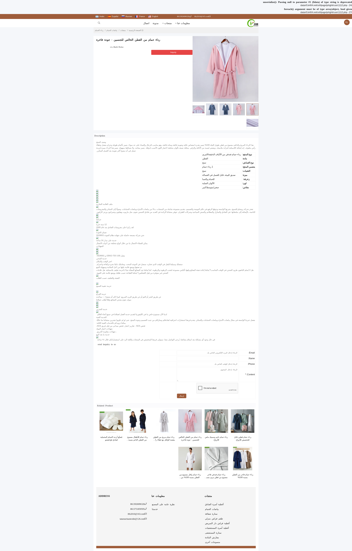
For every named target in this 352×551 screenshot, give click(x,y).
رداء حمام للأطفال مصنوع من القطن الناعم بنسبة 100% (137, 438)
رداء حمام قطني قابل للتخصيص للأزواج (242, 438)
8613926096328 (183, 16)
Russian (129, 16)
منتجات (168, 23)
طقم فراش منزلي (214, 518)
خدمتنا (155, 509)
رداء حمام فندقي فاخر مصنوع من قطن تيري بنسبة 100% (216, 476)
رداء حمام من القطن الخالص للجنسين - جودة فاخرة (190, 438)
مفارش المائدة (212, 537)
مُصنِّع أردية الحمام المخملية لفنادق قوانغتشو (111, 438)
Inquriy (173, 52)
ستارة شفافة (211, 514)
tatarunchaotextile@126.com (132, 519)
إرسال (181, 396)
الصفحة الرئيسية (135, 30)
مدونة (156, 23)
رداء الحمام (99, 30)
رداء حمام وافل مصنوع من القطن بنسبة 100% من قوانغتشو (190, 476)
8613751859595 (137, 509)
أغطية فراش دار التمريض (217, 523)
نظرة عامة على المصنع (163, 504)
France (142, 16)
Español (115, 16)
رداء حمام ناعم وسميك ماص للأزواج (216, 438)
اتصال (146, 23)
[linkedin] (118, 58)
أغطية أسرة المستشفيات (217, 528)
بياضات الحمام (111, 30)
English (155, 16)
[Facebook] (113, 58)
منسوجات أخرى (212, 542)
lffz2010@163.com (201, 16)
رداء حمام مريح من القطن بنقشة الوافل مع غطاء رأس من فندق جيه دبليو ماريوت (164, 438)
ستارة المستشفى (213, 532)
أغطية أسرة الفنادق (214, 504)
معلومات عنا (183, 23)
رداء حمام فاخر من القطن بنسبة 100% (242, 475)
